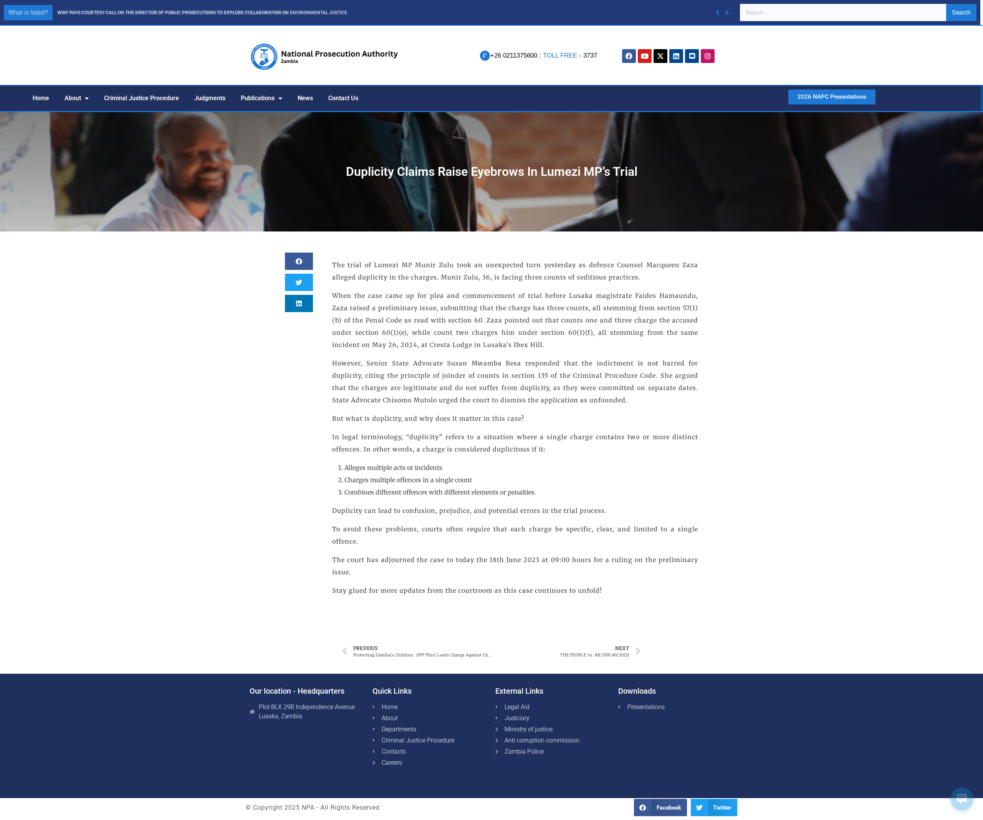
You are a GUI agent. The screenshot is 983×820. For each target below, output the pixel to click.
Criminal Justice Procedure (141, 98)
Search (961, 12)
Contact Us (343, 98)
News (305, 98)
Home (41, 98)
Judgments (209, 98)
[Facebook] (629, 56)
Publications (258, 98)
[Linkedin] (676, 56)
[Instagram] (708, 56)
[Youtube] (645, 56)
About (73, 98)
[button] (727, 12)
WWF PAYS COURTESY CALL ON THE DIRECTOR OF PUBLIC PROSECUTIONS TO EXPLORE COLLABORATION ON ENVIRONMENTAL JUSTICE (202, 12)
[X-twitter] (660, 56)
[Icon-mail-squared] (692, 56)
